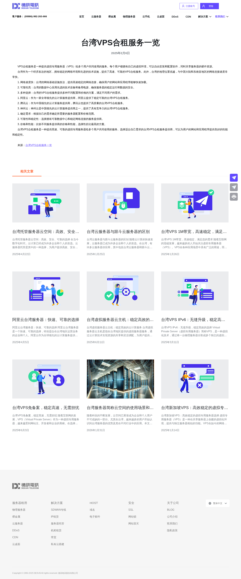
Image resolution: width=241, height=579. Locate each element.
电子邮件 (95, 516)
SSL (130, 509)
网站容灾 (133, 523)
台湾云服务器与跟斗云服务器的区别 (118, 231)
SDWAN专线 (58, 509)
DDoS (175, 16)
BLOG (170, 509)
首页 (81, 16)
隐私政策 (172, 530)
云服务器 (96, 16)
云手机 (146, 16)
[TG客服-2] (234, 187)
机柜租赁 (56, 530)
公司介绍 (172, 516)
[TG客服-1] (234, 178)
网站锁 (132, 516)
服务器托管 (57, 523)
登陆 (211, 6)
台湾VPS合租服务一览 (38, 145)
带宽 (53, 537)
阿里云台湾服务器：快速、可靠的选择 (45, 319)
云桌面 (160, 16)
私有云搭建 (57, 544)
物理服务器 (129, 16)
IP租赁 (55, 516)
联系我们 (172, 523)
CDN (188, 16)
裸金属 (112, 16)
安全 (131, 503)
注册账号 (190, 6)
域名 (92, 509)
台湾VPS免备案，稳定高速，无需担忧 (45, 407)
